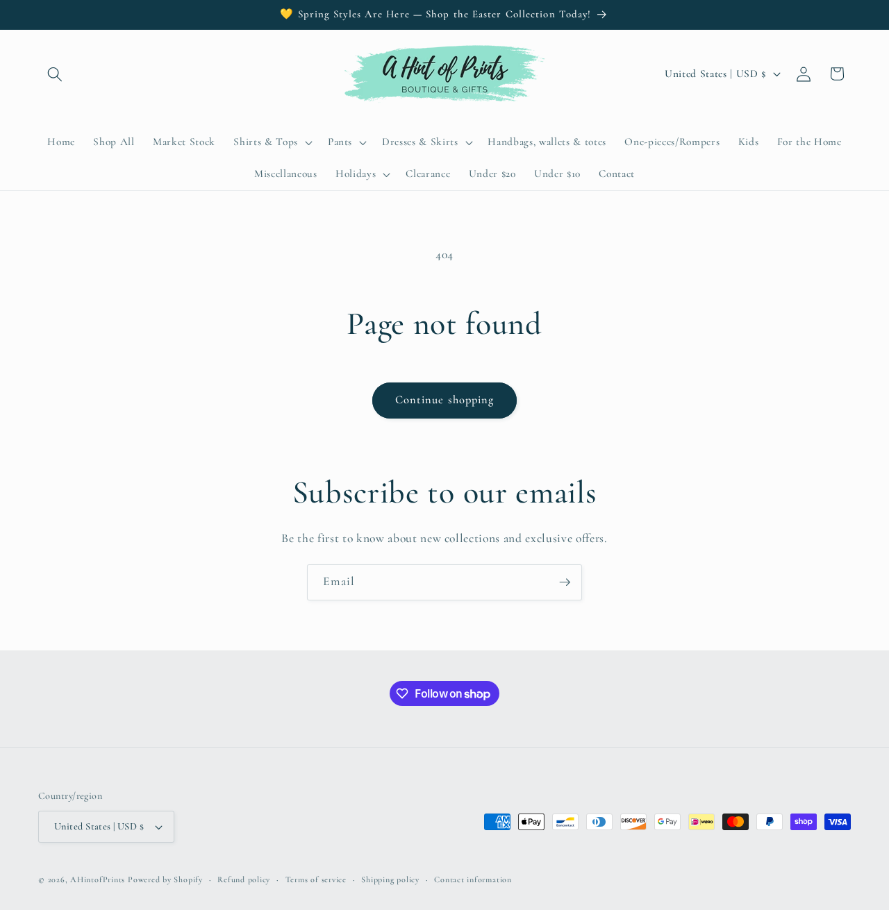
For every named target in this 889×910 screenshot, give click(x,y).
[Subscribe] (564, 582)
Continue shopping (445, 400)
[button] (55, 73)
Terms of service (316, 879)
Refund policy (243, 879)
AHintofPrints (97, 879)
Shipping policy (390, 879)
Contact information (473, 879)
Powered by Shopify (165, 879)
